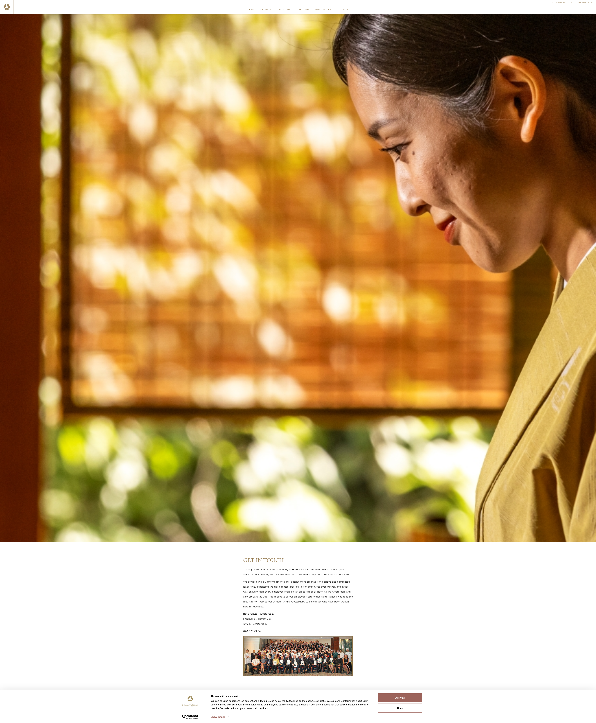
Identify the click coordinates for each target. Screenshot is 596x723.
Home (251, 9)
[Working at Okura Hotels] (7, 7)
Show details (218, 717)
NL (572, 2)
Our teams (302, 9)
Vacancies (266, 9)
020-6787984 (561, 2)
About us (284, 9)
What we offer (324, 9)
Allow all (400, 697)
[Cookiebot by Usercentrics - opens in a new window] (190, 717)
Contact (345, 9)
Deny (400, 708)
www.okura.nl (586, 2)
